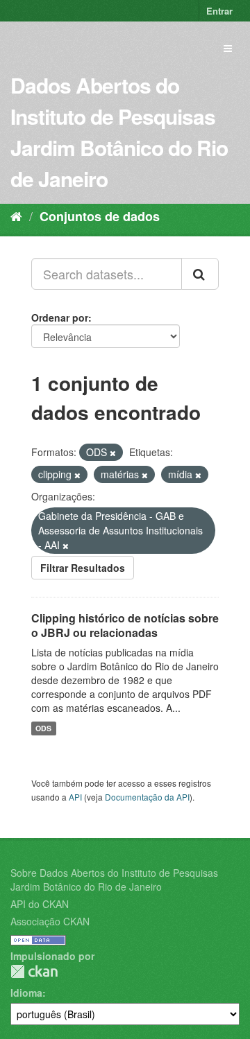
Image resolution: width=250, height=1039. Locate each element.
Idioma (26, 992)
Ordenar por (59, 317)
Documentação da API (147, 797)
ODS (43, 728)
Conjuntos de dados (100, 216)
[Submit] (200, 274)
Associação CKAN (50, 921)
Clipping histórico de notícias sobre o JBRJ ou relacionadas (125, 625)
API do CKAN (39, 904)
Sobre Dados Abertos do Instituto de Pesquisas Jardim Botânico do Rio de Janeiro (114, 879)
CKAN (34, 971)
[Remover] (113, 452)
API (75, 797)
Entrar (219, 10)
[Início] (16, 216)
